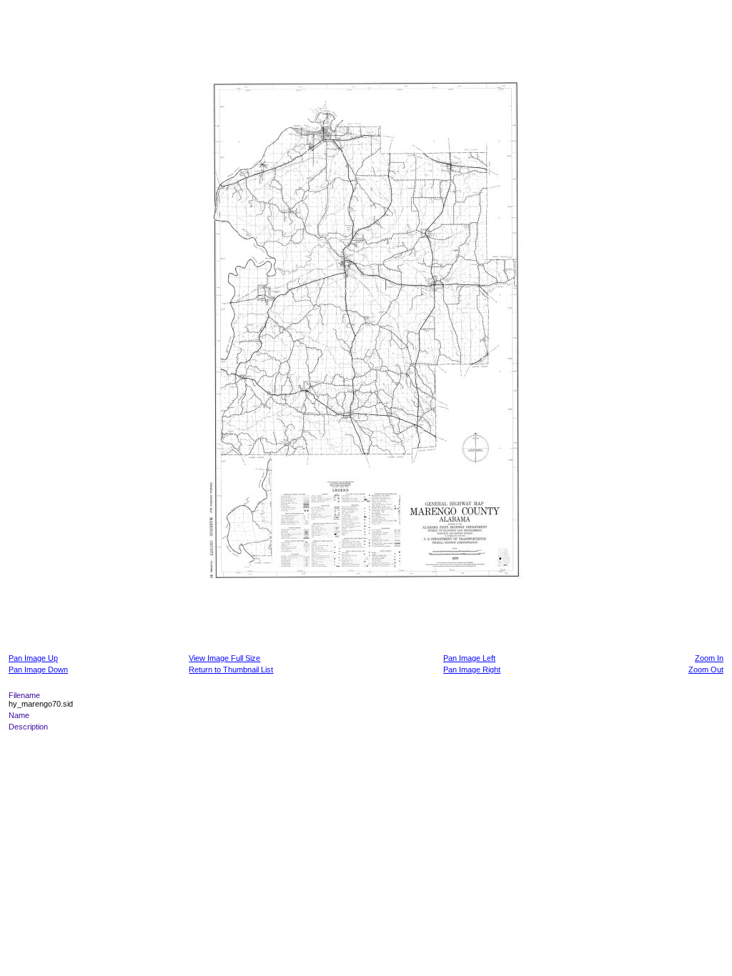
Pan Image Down (38, 669)
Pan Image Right (471, 669)
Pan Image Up (33, 658)
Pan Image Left (469, 658)
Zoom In (709, 658)
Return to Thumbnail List (231, 669)
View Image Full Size (224, 658)
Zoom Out (705, 669)
